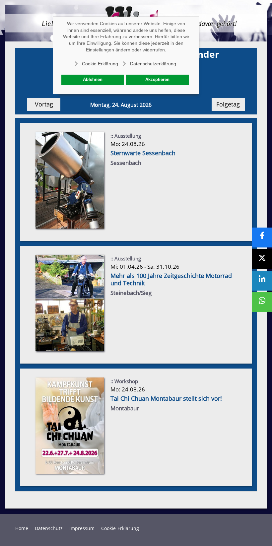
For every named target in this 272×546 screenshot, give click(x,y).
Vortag (44, 104)
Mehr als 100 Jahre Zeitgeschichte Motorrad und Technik (171, 279)
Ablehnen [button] (92, 79)
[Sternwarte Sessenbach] (69, 180)
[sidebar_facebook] (262, 237)
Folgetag (228, 104)
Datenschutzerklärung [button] (153, 63)
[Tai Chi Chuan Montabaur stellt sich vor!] (69, 425)
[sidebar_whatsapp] (262, 302)
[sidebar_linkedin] (262, 281)
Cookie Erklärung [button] (100, 63)
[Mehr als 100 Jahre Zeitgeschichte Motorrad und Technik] (69, 302)
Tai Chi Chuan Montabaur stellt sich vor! (166, 398)
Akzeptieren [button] (157, 79)
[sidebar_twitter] (262, 259)
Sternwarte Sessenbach (142, 153)
